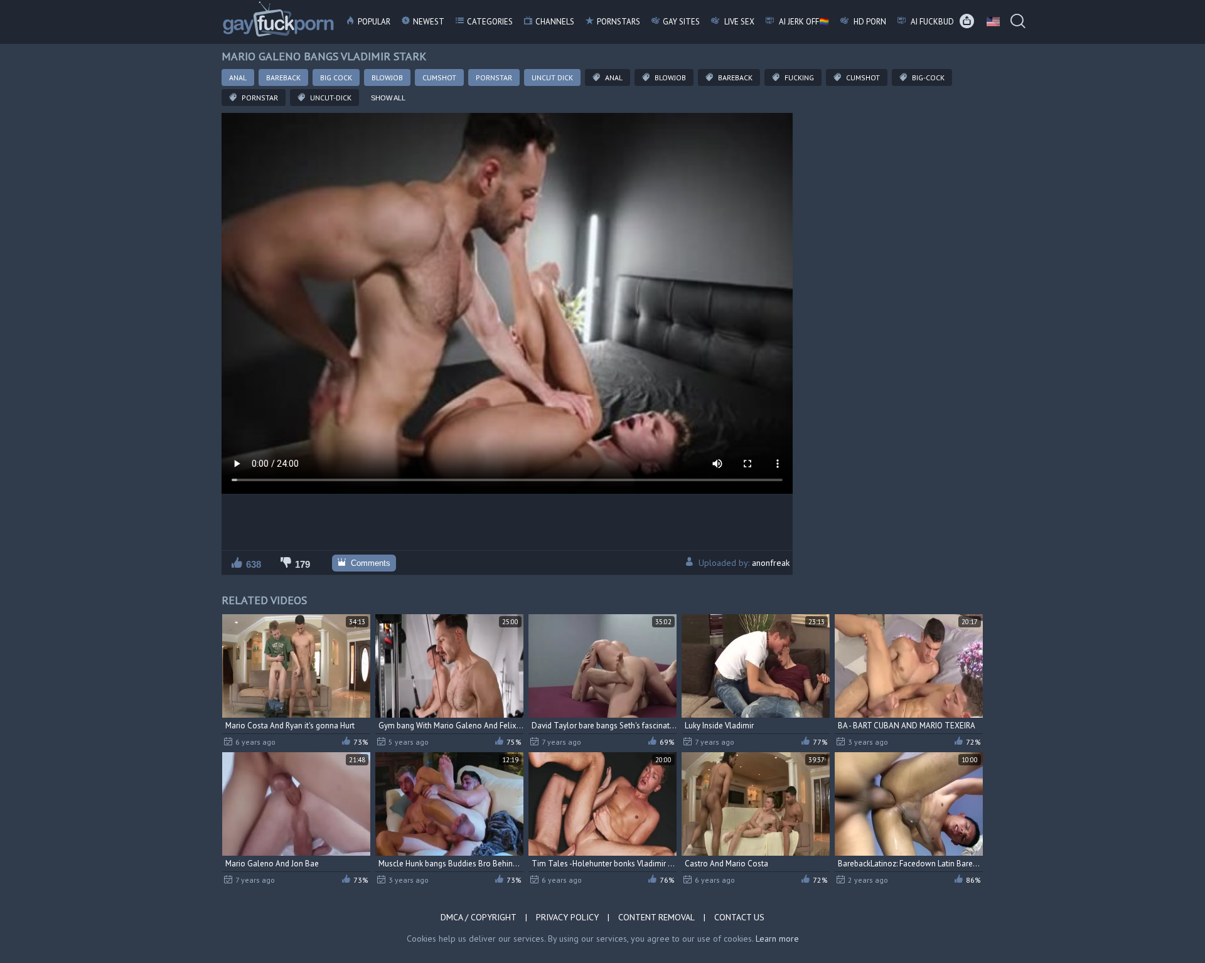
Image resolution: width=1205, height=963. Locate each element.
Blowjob (387, 77)
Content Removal (656, 917)
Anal (238, 77)
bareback (734, 77)
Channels (554, 21)
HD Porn (869, 21)
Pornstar (494, 77)
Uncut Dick (552, 77)
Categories (490, 21)
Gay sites (681, 21)
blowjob (669, 77)
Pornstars (618, 21)
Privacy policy (567, 917)
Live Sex (738, 21)
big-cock (927, 77)
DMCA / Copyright (479, 917)
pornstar (259, 97)
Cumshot (439, 77)
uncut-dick (329, 97)
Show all (388, 98)
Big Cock (336, 77)
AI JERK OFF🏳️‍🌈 (803, 21)
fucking (798, 77)
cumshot (862, 77)
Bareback (283, 77)
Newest (428, 21)
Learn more (777, 938)
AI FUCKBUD (931, 21)
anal (613, 77)
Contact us (739, 917)
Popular (374, 21)
